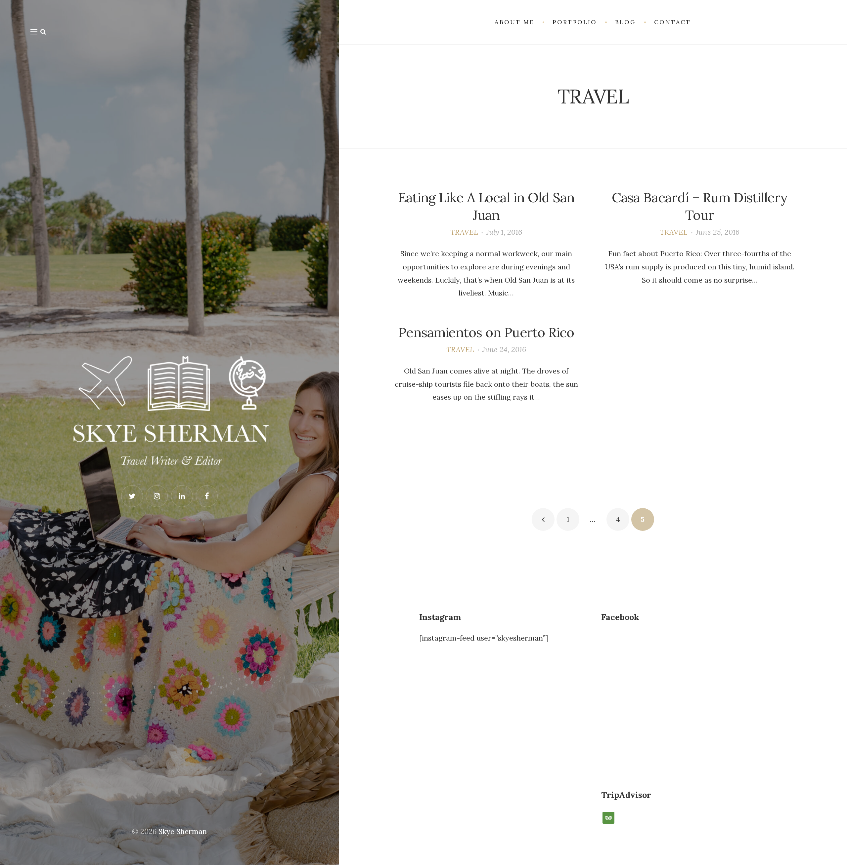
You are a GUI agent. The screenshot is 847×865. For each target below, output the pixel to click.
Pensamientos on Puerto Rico (486, 332)
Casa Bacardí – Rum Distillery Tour (700, 206)
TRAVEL (464, 232)
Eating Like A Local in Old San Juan (486, 206)
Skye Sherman (182, 831)
